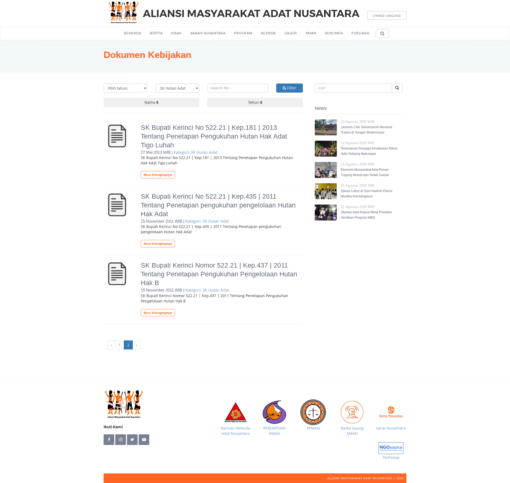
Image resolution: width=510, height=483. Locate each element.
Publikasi (360, 33)
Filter (291, 87)
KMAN (311, 33)
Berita (156, 33)
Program (243, 33)
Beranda (133, 33)
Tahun (254, 102)
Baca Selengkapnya (158, 175)
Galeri (290, 33)
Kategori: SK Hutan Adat (195, 152)
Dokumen (334, 33)
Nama (150, 102)
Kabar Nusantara (208, 33)
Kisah (176, 33)
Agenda (268, 33)
